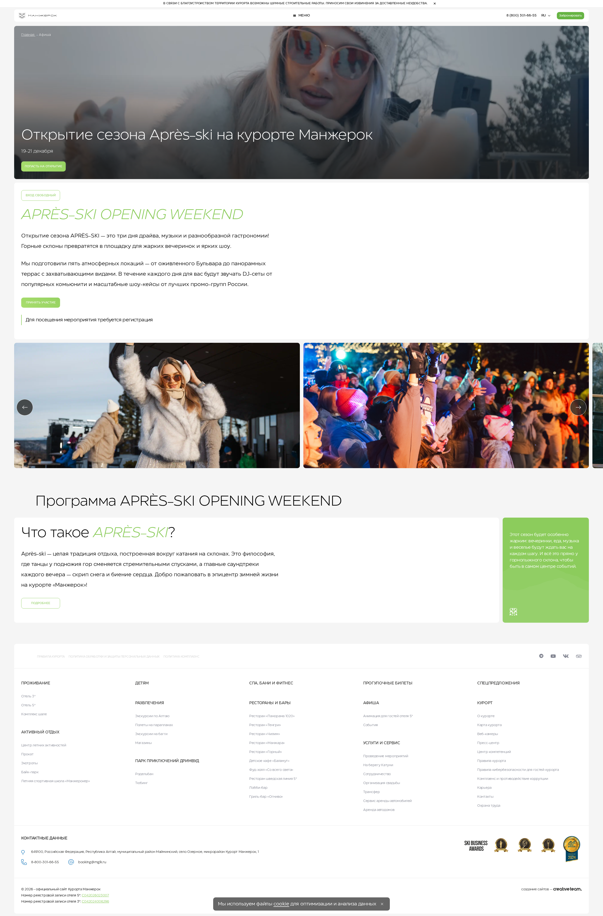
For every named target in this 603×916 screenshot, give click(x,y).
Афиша (371, 703)
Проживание (35, 683)
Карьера (484, 787)
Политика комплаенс (181, 656)
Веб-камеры (487, 734)
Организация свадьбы (381, 783)
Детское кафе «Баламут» (269, 761)
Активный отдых (40, 732)
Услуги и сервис (381, 743)
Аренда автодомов (379, 810)
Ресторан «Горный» (265, 752)
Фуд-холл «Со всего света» (271, 770)
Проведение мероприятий (385, 756)
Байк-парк (29, 772)
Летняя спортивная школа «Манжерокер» (55, 781)
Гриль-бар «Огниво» (266, 796)
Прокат (27, 754)
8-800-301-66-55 (45, 862)
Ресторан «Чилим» (264, 734)
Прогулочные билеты (387, 683)
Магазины (143, 743)
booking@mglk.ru (92, 862)
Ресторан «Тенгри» (265, 725)
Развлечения (149, 703)
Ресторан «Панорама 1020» (271, 716)
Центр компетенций (494, 752)
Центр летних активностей (43, 745)
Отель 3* (28, 696)
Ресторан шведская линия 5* (273, 778)
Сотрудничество (377, 774)
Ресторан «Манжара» (267, 743)
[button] (24, 407)
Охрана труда (488, 805)
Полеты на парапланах (154, 725)
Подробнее (40, 603)
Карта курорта (489, 725)
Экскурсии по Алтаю (152, 716)
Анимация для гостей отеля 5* (388, 716)
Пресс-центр (488, 743)
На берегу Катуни (378, 765)
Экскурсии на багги (151, 734)
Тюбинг (141, 783)
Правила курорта (51, 656)
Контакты (485, 796)
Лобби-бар (258, 787)
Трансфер (371, 792)
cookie (281, 904)
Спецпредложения (498, 683)
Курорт (485, 703)
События (370, 725)
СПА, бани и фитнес (271, 683)
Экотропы (29, 763)
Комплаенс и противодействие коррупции (512, 778)
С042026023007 (95, 895)
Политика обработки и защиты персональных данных (114, 656)
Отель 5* (28, 705)
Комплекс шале (34, 714)
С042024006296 (95, 901)
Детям (142, 683)
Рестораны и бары (270, 703)
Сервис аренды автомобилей (387, 801)
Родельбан (144, 774)
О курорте (485, 716)
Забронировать (570, 15)
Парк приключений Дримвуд (167, 761)
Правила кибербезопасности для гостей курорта (518, 770)
